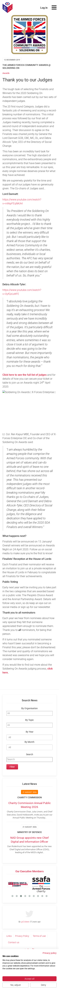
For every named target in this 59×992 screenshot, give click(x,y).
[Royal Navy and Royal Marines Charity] (18, 884)
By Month (29, 742)
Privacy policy (50, 953)
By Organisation (29, 708)
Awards (6, 73)
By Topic (29, 720)
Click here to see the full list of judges (24, 374)
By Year (29, 731)
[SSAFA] (41, 884)
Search (29, 754)
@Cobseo (25, 922)
